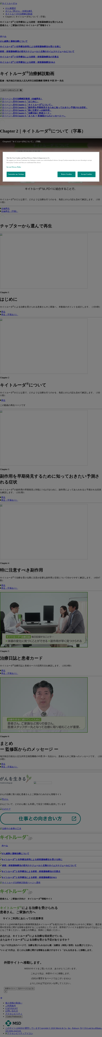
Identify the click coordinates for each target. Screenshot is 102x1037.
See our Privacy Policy (14, 167)
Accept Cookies (86, 174)
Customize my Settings (16, 174)
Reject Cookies (66, 174)
